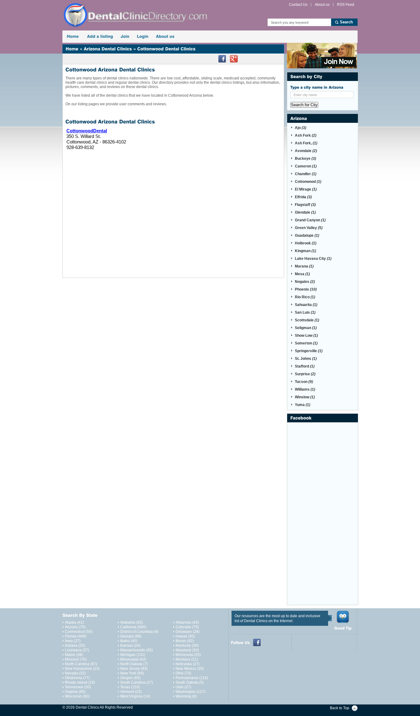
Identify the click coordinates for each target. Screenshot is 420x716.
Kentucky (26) (187, 645)
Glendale (305, 212)
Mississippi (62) (133, 659)
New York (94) (132, 673)
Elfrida (303, 197)
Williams (305, 389)
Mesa (302, 274)
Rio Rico (305, 297)
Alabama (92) (131, 622)
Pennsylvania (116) (192, 678)
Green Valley (309, 228)
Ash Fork (305, 135)
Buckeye (305, 158)
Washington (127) (190, 692)
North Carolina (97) (81, 664)
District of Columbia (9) (139, 632)
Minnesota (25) (188, 655)
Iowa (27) (73, 641)
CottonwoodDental (86, 130)
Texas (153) (130, 687)
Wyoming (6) (186, 696)
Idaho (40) (128, 641)
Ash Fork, (306, 143)
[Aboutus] (165, 36)
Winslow (305, 397)
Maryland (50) (187, 650)
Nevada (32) (75, 673)
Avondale (306, 151)
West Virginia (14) (135, 696)
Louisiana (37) (77, 650)
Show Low (306, 335)
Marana (304, 266)
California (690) (133, 627)
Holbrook (305, 243)
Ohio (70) (183, 673)
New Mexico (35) (190, 668)
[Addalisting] (100, 36)
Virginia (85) (75, 692)
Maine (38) (74, 655)
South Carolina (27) (136, 682)
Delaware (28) (188, 632)
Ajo (300, 128)
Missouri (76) (76, 659)
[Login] (142, 36)
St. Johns (306, 358)
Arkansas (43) (187, 622)
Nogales (305, 282)
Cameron (306, 166)
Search (346, 22)
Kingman (305, 251)
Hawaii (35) (185, 636)
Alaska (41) (74, 622)
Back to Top (339, 708)
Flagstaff (305, 205)
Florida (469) (75, 636)
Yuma (302, 405)
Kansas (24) (130, 645)
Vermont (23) (131, 692)
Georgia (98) (130, 636)
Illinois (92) (185, 641)
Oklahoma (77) (77, 678)
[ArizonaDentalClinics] (108, 48)
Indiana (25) (75, 645)
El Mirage (306, 189)
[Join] (125, 36)
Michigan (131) (132, 655)
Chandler (305, 174)
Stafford (305, 366)
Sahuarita (306, 305)
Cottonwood (308, 181)
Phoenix (306, 289)
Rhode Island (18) (80, 682)
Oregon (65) (130, 678)
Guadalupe (307, 235)
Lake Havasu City (313, 258)
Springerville (309, 351)
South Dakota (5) (190, 682)
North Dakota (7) (134, 664)
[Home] (72, 36)
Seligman (306, 328)
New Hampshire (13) (82, 668)
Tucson (304, 382)
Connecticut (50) (79, 632)
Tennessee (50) (78, 687)
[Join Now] (322, 55)
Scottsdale (307, 320)
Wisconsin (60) (77, 696)
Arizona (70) (75, 627)
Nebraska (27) (188, 664)
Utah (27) (183, 687)
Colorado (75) (187, 627)
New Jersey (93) (134, 668)
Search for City (304, 105)
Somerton (306, 343)
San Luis (305, 312)
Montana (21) (187, 659)
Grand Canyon (310, 220)
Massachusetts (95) (136, 650)
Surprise (305, 374)
